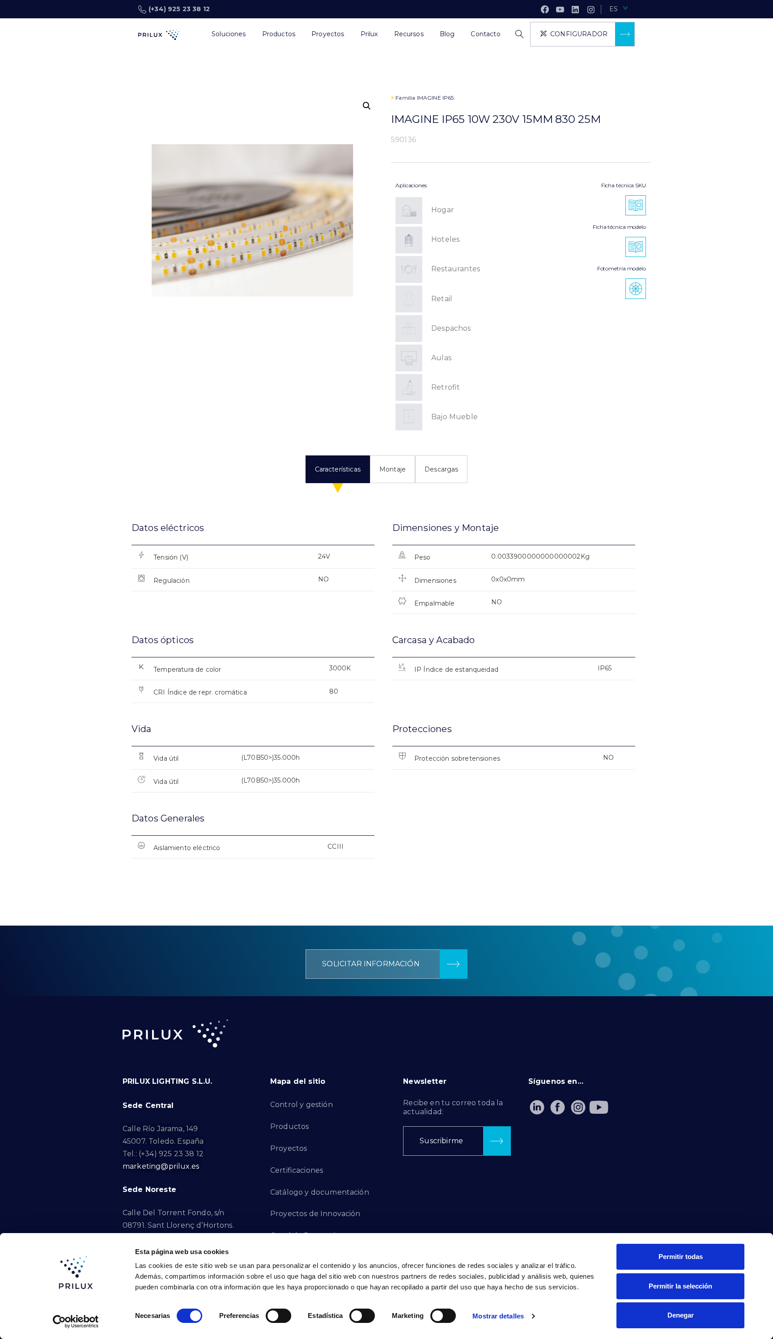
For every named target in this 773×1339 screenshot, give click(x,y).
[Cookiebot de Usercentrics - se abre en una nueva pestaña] (76, 1321)
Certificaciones (296, 1170)
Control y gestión (301, 1104)
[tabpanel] (386, 698)
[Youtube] (598, 1107)
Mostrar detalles (498, 1316)
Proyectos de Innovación (315, 1213)
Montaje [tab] (392, 469)
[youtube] (560, 9)
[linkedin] (575, 9)
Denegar (680, 1315)
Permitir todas (680, 1256)
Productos (289, 1126)
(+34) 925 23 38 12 (179, 9)
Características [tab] (338, 469)
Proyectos (288, 1148)
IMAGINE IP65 (435, 97)
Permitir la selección (680, 1286)
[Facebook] (544, 9)
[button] (367, 106)
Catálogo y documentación (319, 1192)
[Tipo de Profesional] (195, 34)
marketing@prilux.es (161, 1166)
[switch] (278, 1316)
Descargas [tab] (441, 469)
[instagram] (591, 9)
